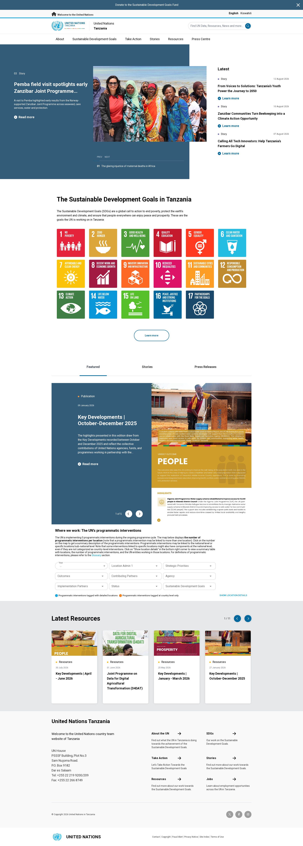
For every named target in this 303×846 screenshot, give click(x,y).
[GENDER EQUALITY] (200, 243)
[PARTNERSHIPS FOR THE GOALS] (200, 305)
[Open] (156, 565)
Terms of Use (217, 837)
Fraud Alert (177, 837)
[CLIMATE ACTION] (71, 305)
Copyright (166, 837)
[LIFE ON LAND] (135, 305)
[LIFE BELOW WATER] (103, 305)
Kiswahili (245, 13)
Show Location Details (233, 595)
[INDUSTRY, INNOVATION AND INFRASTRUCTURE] (135, 274)
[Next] (139, 513)
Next (107, 157)
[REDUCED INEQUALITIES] (168, 274)
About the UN (160, 733)
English (233, 13)
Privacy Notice (191, 837)
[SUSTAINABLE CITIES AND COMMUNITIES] (200, 274)
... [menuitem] (61, 566)
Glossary (96, 555)
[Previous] (128, 513)
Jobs (209, 779)
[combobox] (81, 566)
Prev (99, 157)
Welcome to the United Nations (75, 14)
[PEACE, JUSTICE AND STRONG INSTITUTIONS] (168, 305)
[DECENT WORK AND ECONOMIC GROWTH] (103, 274)
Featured (93, 367)
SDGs (210, 733)
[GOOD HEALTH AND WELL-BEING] (135, 243)
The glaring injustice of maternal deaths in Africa (128, 166)
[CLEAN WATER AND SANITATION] (232, 243)
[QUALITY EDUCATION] (168, 243)
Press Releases (205, 367)
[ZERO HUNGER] (103, 243)
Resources (159, 779)
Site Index (204, 837)
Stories (147, 367)
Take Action (159, 758)
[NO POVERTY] (71, 243)
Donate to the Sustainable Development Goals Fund (146, 4)
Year (61, 563)
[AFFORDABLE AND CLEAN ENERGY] (71, 274)
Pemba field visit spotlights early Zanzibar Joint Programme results (50, 91)
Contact (156, 837)
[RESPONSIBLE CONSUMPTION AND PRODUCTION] (232, 274)
